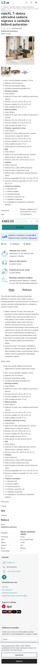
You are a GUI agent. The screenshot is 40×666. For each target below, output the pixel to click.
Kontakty (5, 587)
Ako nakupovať (7, 590)
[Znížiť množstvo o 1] (26, 221)
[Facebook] (4, 577)
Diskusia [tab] (26, 289)
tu (21, 650)
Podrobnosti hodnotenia (9, 31)
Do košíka (20, 227)
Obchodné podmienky (9, 593)
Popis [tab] (12, 289)
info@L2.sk (11, 563)
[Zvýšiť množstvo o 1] (36, 221)
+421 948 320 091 (14, 571)
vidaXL (9, 34)
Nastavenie (19, 655)
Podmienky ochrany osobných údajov (14, 596)
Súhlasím (19, 661)
